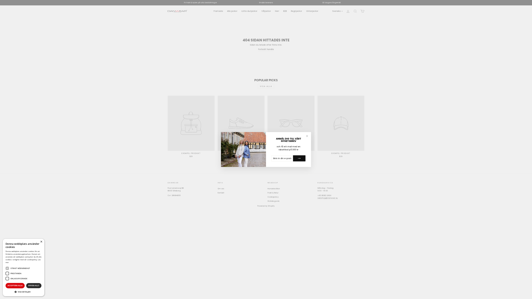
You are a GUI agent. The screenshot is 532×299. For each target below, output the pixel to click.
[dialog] (23, 267)
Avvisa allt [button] (33, 285)
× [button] (41, 242)
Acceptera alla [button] (15, 285)
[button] (24, 291)
